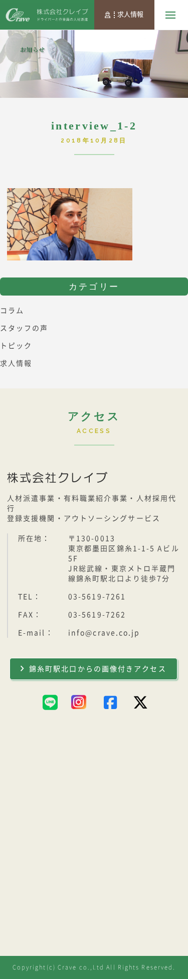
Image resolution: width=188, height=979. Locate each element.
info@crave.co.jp (104, 632)
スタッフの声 (24, 328)
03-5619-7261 (97, 596)
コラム (12, 310)
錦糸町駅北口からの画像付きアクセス (97, 668)
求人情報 (130, 14)
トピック (16, 345)
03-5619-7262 (97, 614)
